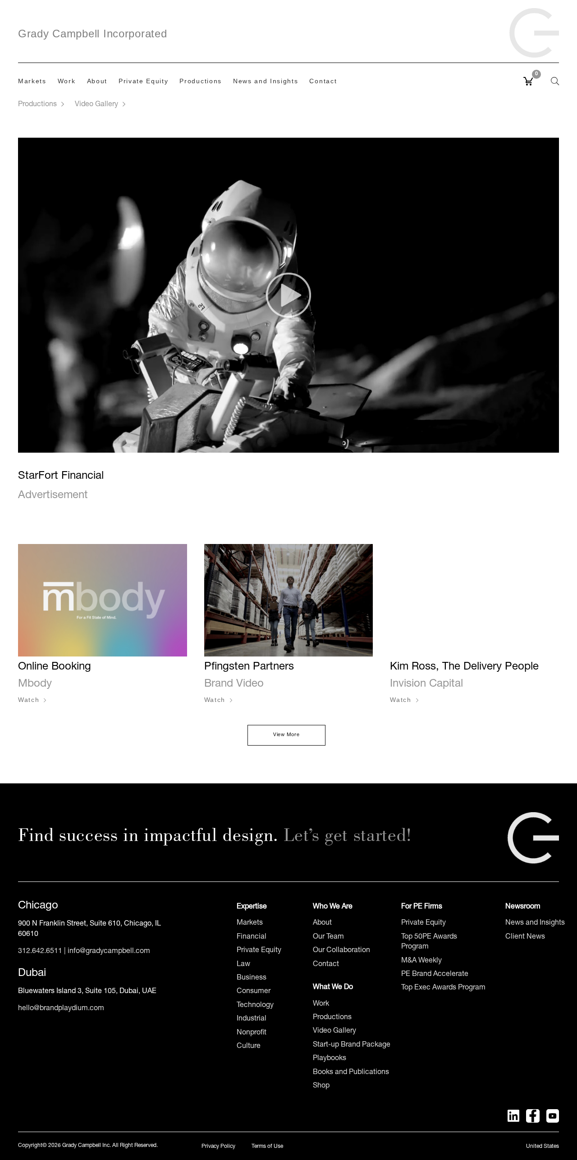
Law (243, 964)
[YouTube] (552, 1116)
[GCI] (534, 28)
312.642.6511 (40, 951)
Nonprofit (251, 1033)
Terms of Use (267, 1146)
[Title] (513, 1116)
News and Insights (535, 923)
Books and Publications (351, 1072)
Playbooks (329, 1058)
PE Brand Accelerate (434, 974)
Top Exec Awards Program (443, 988)
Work (321, 1004)
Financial (251, 937)
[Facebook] (533, 1116)
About (322, 923)
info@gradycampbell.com (109, 951)
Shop (321, 1086)
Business (251, 978)
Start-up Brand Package (351, 1045)
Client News (525, 937)
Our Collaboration (341, 950)
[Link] (533, 837)
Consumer (253, 991)
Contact (326, 964)
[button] (550, 81)
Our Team (328, 937)
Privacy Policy (218, 1146)
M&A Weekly (421, 961)
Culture (249, 1046)
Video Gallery (96, 104)
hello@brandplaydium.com (61, 1008)
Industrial (251, 1019)
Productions (37, 104)
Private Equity (259, 950)
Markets (250, 923)
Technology (255, 1005)
